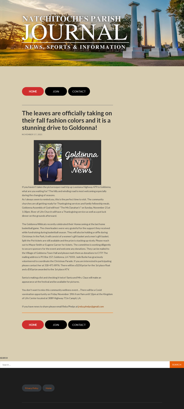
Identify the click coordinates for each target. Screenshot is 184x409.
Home (48, 388)
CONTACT (79, 91)
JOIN (56, 91)
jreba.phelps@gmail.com (91, 306)
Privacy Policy (31, 388)
